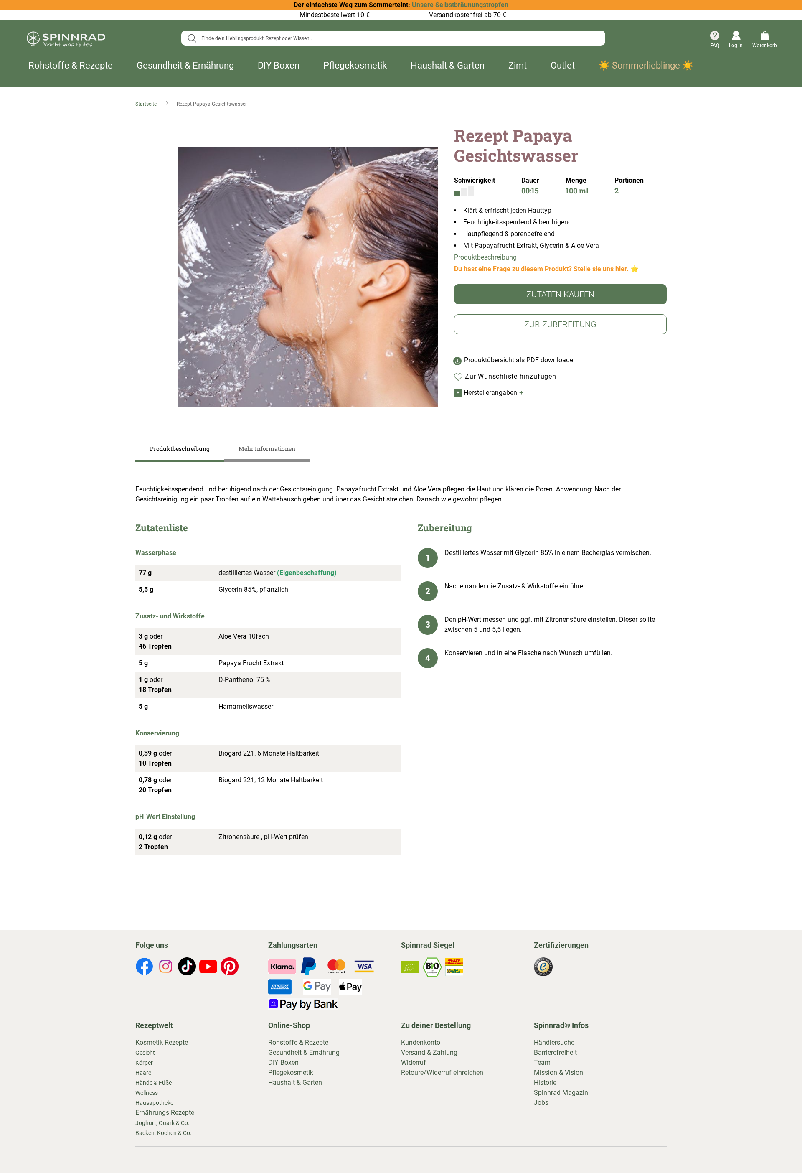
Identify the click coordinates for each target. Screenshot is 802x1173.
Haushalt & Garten (448, 65)
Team (542, 1062)
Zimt (517, 65)
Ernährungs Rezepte (164, 1113)
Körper (144, 1062)
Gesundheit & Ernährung (185, 65)
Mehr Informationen (267, 449)
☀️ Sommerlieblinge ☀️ (646, 65)
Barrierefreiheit (555, 1052)
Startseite (146, 104)
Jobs (541, 1103)
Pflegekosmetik (355, 65)
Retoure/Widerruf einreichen (442, 1072)
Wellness (146, 1092)
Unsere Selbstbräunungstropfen (460, 5)
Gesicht (145, 1052)
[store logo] (66, 40)
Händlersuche (554, 1042)
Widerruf (413, 1062)
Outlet (563, 65)
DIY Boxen (278, 65)
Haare (143, 1072)
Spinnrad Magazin (561, 1093)
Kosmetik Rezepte (161, 1042)
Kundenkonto (420, 1042)
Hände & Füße (153, 1082)
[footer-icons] (144, 967)
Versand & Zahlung (429, 1052)
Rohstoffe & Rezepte (70, 65)
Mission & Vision (558, 1072)
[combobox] (393, 38)
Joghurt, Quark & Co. (162, 1123)
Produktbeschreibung (485, 257)
